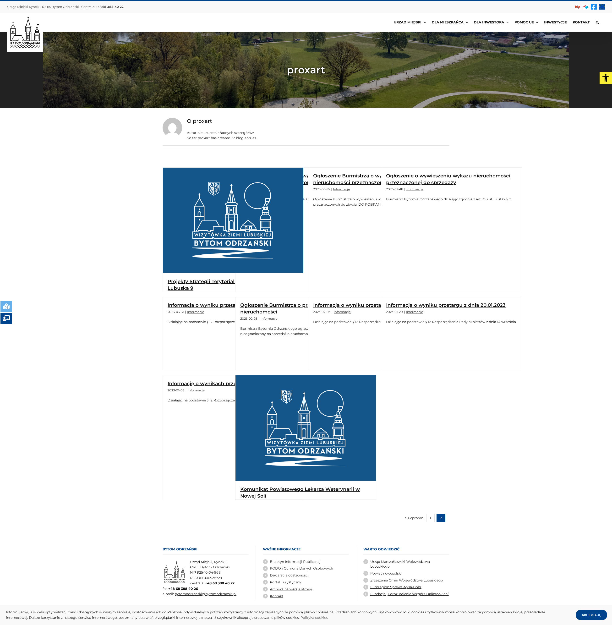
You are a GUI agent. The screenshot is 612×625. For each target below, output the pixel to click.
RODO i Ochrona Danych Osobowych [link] (301, 568)
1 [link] (430, 518)
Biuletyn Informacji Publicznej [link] (295, 561)
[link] (606, 78)
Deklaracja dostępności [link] (289, 575)
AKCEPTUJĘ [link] (591, 615)
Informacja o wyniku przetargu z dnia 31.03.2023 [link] (227, 305)
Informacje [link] (341, 189)
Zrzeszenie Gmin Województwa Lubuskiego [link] (406, 580)
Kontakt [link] (276, 596)
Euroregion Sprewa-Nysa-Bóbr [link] (395, 587)
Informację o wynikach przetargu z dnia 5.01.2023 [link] (229, 383)
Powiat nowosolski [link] (386, 573)
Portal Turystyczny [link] (285, 582)
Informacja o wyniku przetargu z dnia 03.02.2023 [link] (373, 305)
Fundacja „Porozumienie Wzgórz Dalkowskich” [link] (409, 594)
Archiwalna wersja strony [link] (291, 589)
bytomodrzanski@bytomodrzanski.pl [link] (205, 594)
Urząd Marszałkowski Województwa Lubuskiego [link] (400, 564)
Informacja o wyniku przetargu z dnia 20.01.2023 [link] (446, 305)
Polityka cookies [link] (314, 617)
